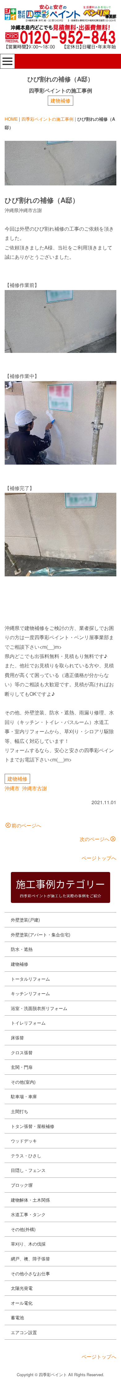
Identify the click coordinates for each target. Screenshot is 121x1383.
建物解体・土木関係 (30, 1200)
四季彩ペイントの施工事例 (47, 119)
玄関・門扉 (22, 1067)
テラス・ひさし (26, 1155)
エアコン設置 (24, 1332)
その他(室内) (23, 1082)
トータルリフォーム (30, 979)
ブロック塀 (22, 1185)
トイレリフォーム (28, 1023)
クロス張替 (22, 1052)
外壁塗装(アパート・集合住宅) (40, 934)
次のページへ (95, 839)
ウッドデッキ (24, 1141)
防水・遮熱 (22, 949)
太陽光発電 (22, 1288)
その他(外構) (23, 1229)
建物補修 (60, 100)
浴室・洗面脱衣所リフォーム (39, 1008)
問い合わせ (26, 1373)
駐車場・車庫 (24, 1096)
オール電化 (22, 1303)
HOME (11, 119)
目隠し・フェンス (28, 1170)
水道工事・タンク (28, 1214)
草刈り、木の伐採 (28, 1244)
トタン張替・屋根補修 (32, 1126)
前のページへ (26, 825)
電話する (91, 1373)
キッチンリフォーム (30, 993)
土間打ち (19, 1111)
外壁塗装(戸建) (25, 920)
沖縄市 (12, 788)
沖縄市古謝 (34, 788)
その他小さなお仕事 (30, 1273)
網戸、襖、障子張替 (30, 1258)
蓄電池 (17, 1317)
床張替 (17, 1037)
